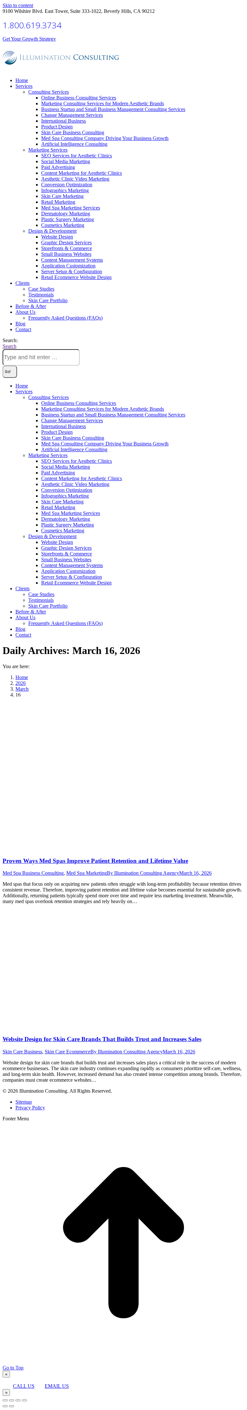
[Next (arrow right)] (11, 1406)
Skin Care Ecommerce (67, 1051)
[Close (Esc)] (5, 1400)
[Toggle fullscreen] (18, 1400)
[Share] (11, 1400)
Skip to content (18, 5)
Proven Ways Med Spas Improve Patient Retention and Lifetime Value (95, 860)
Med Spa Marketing (86, 873)
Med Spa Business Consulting (33, 873)
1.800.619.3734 (32, 25)
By (143, 873)
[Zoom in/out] (24, 1400)
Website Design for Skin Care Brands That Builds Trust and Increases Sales (102, 1039)
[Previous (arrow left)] (5, 1406)
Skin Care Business (22, 1051)
